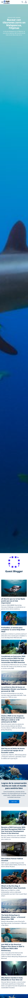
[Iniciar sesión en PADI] (26, 2)
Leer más (14, 801)
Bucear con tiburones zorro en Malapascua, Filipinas (14, 24)
